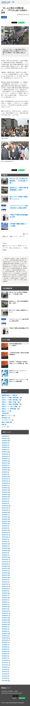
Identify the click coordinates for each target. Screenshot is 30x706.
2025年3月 (5, 472)
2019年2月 (5, 633)
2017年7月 (5, 671)
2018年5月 (5, 649)
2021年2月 (5, 579)
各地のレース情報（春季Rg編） (10, 397)
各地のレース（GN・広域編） (10, 406)
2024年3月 (5, 499)
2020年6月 (5, 597)
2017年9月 (5, 667)
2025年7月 (5, 463)
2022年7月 (5, 544)
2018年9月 (5, 642)
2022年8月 (5, 541)
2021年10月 (5, 564)
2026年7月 (5, 438)
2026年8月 (5, 436)
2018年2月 (5, 656)
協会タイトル (5, 411)
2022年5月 (5, 548)
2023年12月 (5, 505)
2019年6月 (5, 624)
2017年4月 (5, 678)
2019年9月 (5, 617)
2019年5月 (5, 626)
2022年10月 (5, 537)
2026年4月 (5, 445)
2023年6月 (5, 519)
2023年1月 (5, 530)
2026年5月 (5, 443)
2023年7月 (5, 517)
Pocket (14, 698)
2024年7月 (5, 490)
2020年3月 (5, 604)
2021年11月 (5, 561)
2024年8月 (5, 487)
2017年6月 (5, 674)
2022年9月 (5, 539)
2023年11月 (5, 508)
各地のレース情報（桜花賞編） (10, 404)
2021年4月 (5, 575)
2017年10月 (5, 665)
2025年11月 (5, 456)
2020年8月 (5, 593)
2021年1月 (5, 582)
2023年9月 (5, 512)
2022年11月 (5, 534)
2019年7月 (5, 622)
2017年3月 (5, 680)
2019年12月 (5, 611)
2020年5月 (5, 600)
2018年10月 (5, 640)
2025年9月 (5, 458)
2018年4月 (5, 651)
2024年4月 (5, 496)
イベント (4, 426)
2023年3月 (5, 526)
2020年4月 (5, 602)
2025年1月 (5, 476)
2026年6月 (5, 440)
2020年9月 (5, 591)
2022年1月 (5, 557)
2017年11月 (5, 662)
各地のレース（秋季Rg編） (9, 408)
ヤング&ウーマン (6, 420)
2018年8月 (5, 644)
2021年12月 (5, 559)
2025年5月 (5, 467)
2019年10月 (5, 615)
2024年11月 (5, 481)
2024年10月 (5, 483)
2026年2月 (5, 449)
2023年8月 (5, 514)
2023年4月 (5, 523)
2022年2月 (5, 555)
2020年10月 (5, 588)
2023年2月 (5, 528)
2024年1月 (5, 503)
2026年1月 (5, 452)
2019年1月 (5, 635)
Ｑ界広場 (4, 17)
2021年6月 (5, 570)
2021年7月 (5, 568)
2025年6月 (5, 465)
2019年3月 (5, 631)
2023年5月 (5, 521)
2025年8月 (5, 461)
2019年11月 (5, 613)
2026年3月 (5, 447)
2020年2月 (5, 606)
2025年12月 (5, 454)
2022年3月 (5, 552)
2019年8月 (5, 620)
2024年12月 (5, 478)
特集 (3, 424)
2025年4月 (5, 469)
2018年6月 (5, 647)
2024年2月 (5, 501)
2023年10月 (5, 510)
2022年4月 (5, 550)
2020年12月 (5, 584)
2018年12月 (5, 638)
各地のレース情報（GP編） (9, 402)
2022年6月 (5, 546)
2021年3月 (5, 577)
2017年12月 (5, 660)
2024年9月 (5, 485)
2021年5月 (5, 573)
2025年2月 (5, 474)
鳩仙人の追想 (5, 422)
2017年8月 (5, 669)
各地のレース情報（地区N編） (10, 399)
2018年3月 (5, 653)
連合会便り (5, 417)
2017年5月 (5, 676)
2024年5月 (5, 494)
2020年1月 (5, 609)
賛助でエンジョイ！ (7, 415)
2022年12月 (5, 532)
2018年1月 (5, 658)
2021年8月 (5, 566)
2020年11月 (5, 586)
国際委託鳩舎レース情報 (8, 395)
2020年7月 (5, 595)
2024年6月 (5, 492)
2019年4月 (5, 629)
